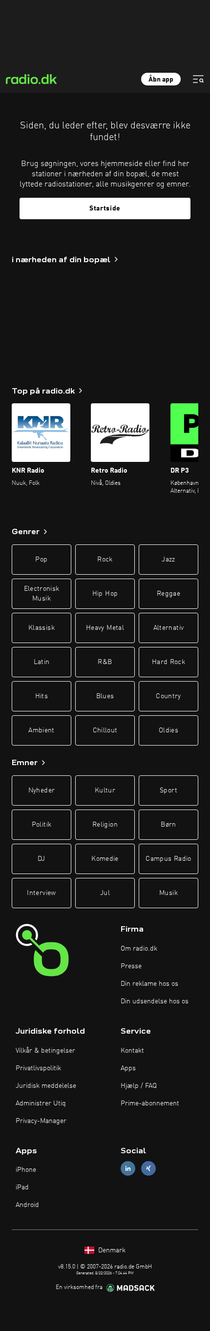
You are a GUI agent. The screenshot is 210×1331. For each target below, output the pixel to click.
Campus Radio (168, 858)
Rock (104, 559)
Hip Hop (105, 593)
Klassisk (41, 627)
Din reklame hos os (149, 983)
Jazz (168, 559)
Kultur (105, 790)
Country (168, 696)
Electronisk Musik (42, 593)
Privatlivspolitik (38, 1068)
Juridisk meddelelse (46, 1085)
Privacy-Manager (41, 1121)
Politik (41, 824)
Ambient (41, 730)
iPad (22, 1187)
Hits (41, 696)
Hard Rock (168, 662)
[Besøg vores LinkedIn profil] (128, 1169)
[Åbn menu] (198, 79)
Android (27, 1205)
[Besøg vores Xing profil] (148, 1169)
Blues (105, 696)
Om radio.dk (139, 948)
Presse (131, 966)
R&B (105, 662)
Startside (105, 208)
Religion (105, 824)
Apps (128, 1068)
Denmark (111, 1250)
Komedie (104, 858)
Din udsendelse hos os (155, 1001)
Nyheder (41, 790)
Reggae (168, 593)
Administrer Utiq (41, 1103)
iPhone (26, 1169)
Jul (105, 893)
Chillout (105, 730)
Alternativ (168, 627)
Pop (41, 559)
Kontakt (132, 1050)
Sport (168, 790)
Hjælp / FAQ (139, 1085)
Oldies (168, 730)
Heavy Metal (105, 627)
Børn (168, 824)
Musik (168, 893)
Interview (41, 893)
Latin (42, 662)
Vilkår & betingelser (45, 1050)
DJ (41, 858)
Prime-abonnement (150, 1103)
